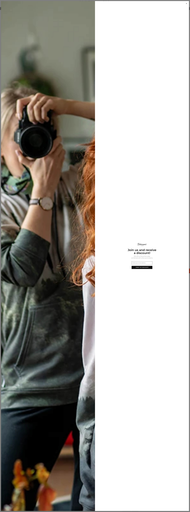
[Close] (186, 3)
